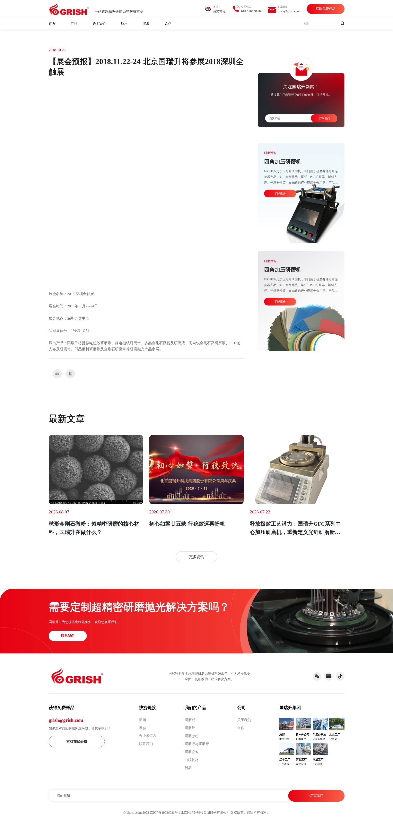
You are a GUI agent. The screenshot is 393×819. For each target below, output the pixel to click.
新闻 (142, 720)
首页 (52, 23)
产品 (74, 23)
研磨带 (190, 728)
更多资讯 (196, 557)
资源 (146, 23)
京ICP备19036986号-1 (165, 812)
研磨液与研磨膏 (197, 744)
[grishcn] (69, 9)
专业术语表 (147, 736)
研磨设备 (192, 752)
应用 (124, 23)
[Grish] (77, 675)
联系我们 (67, 635)
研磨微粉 (192, 736)
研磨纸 (190, 720)
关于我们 (99, 23)
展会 (142, 728)
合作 (168, 23)
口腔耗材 (192, 760)
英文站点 (219, 11)
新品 (188, 768)
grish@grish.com (66, 720)
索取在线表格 (76, 741)
